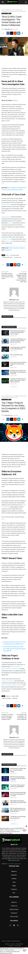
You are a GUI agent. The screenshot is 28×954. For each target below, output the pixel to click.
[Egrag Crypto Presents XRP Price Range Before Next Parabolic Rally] (5, 364)
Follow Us (15, 100)
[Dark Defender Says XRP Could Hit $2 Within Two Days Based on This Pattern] (5, 372)
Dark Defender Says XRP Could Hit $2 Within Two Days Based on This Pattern (18, 372)
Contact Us (14, 906)
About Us (14, 902)
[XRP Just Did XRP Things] (5, 356)
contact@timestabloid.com (14, 863)
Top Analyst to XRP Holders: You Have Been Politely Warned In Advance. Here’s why (18, 340)
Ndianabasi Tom (9, 29)
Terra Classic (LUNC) (14, 255)
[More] (22, 33)
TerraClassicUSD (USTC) (7, 257)
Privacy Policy (14, 916)
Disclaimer (14, 913)
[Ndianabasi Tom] (3, 29)
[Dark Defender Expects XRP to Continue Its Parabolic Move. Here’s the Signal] (5, 332)
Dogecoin (14, 889)
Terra (7, 255)
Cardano (14, 878)
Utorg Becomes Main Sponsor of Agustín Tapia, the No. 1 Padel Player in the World (18, 380)
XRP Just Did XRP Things (16, 354)
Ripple (14, 885)
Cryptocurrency (5, 13)
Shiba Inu (14, 871)
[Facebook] (8, 33)
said (3, 183)
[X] (11, 33)
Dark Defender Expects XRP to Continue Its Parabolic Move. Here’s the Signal (17, 332)
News (10, 13)
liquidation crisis (6, 239)
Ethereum (14, 875)
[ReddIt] (15, 33)
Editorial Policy (14, 909)
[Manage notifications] (24, 950)
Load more (13, 386)
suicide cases (8, 241)
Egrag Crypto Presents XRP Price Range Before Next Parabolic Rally (18, 364)
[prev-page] (3, 322)
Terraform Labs (17, 257)
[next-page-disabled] (5, 322)
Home (3, 9)
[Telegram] (18, 33)
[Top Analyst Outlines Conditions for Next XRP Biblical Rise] (5, 349)
